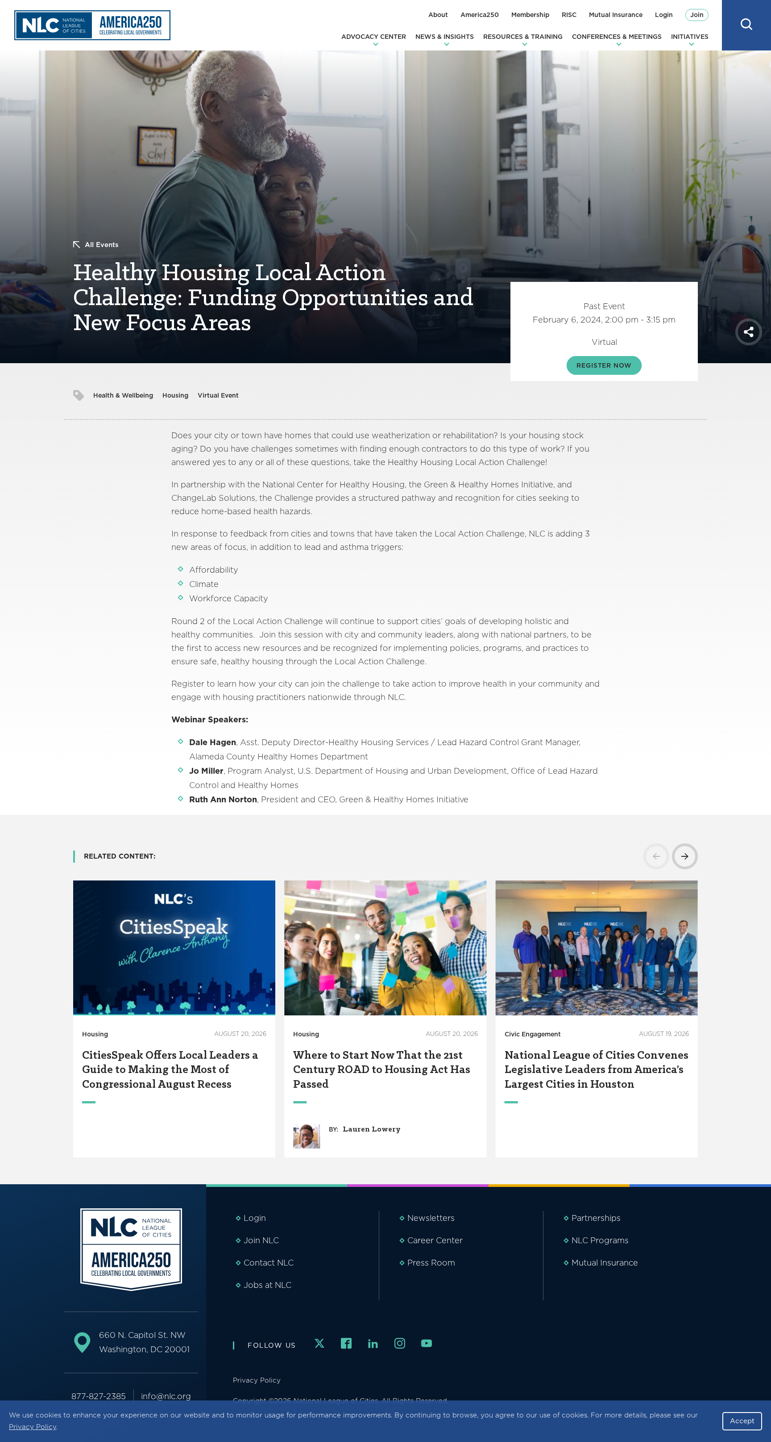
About (438, 14)
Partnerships (596, 1218)
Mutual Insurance (615, 14)
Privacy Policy (32, 1427)
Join (697, 14)
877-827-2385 (98, 1396)
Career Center (435, 1240)
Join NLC (261, 1240)
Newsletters (431, 1218)
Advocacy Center (373, 36)
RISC (569, 14)
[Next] (685, 856)
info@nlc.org (166, 1396)
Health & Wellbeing (123, 395)
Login (664, 14)
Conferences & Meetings (617, 36)
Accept (742, 1421)
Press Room (431, 1262)
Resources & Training (523, 36)
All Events (102, 245)
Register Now (603, 365)
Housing (175, 395)
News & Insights (444, 36)
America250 (479, 14)
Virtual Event (218, 395)
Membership (530, 14)
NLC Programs (600, 1240)
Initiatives (690, 36)
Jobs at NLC (267, 1285)
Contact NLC (269, 1262)
